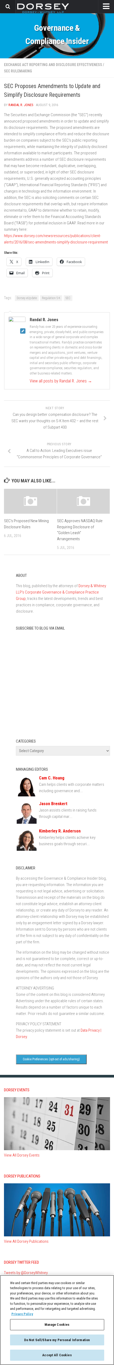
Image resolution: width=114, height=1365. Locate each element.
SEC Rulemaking (18, 71)
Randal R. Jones (20, 105)
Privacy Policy (22, 1314)
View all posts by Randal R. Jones (61, 380)
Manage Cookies (57, 1325)
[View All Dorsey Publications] (57, 1235)
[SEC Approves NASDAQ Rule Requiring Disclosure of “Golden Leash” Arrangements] (83, 501)
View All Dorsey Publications (26, 1241)
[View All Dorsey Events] (57, 1148)
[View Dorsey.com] (43, 12)
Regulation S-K (51, 298)
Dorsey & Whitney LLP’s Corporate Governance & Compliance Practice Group (61, 592)
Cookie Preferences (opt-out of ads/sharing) (51, 1059)
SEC (68, 298)
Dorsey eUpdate (27, 298)
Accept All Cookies (57, 1355)
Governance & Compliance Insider (57, 34)
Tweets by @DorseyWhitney (26, 1272)
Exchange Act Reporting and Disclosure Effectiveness (53, 65)
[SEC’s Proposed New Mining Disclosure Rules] (30, 501)
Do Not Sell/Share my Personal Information (57, 1340)
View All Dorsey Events (22, 1155)
